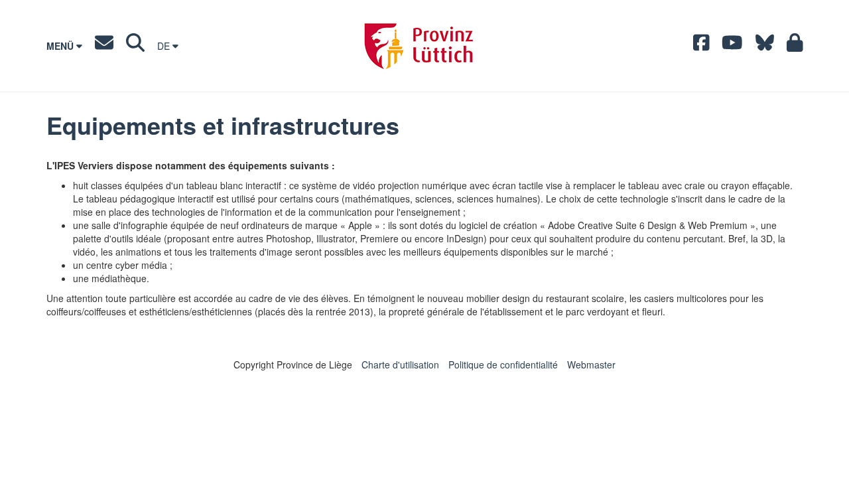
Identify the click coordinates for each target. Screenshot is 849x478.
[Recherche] (135, 45)
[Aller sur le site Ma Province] (795, 45)
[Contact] (104, 45)
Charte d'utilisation (400, 364)
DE (164, 45)
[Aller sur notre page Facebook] (701, 45)
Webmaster (591, 364)
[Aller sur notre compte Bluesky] (764, 45)
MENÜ (61, 45)
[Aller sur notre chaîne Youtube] (732, 45)
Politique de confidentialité (503, 364)
